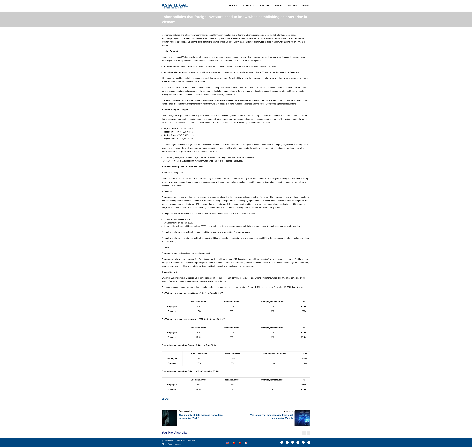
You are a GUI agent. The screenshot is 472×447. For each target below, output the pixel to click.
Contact (306, 6)
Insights (279, 6)
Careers (292, 6)
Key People (248, 6)
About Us (233, 6)
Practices (264, 6)
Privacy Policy (167, 444)
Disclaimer (177, 444)
